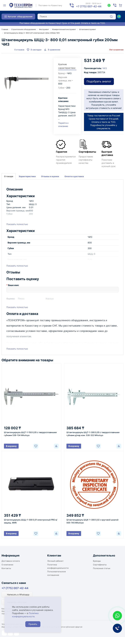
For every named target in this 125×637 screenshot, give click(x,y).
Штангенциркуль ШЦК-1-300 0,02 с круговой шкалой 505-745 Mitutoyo (92, 521)
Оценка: (10, 298)
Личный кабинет (55, 561)
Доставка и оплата (11, 561)
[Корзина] (120, 5)
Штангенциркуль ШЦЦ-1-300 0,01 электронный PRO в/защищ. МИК (30, 521)
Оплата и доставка (74, 176)
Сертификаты (100, 564)
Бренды (97, 561)
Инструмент (44, 29)
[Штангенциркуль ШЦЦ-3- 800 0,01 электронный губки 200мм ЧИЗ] (26, 82)
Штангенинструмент (87, 29)
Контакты (6, 568)
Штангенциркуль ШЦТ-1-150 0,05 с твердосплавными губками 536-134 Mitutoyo (30, 433)
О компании (7, 564)
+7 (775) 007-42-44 (15, 588)
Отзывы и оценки (50, 176)
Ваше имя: (13, 285)
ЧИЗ (104, 68)
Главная (5, 29)
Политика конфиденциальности (58, 566)
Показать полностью (17, 224)
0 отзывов (19, 49)
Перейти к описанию (63, 124)
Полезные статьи (101, 568)
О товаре (8, 176)
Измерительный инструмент (64, 29)
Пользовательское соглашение (56, 573)
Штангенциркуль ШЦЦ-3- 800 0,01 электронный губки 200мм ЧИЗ (32, 33)
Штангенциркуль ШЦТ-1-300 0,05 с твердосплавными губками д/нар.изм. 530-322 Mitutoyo (93, 433)
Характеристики (27, 176)
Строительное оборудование (23, 29)
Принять (33, 624)
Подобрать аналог (99, 81)
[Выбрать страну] (119, 16)
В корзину (11, 446)
